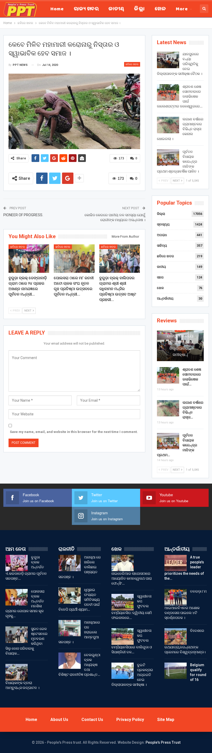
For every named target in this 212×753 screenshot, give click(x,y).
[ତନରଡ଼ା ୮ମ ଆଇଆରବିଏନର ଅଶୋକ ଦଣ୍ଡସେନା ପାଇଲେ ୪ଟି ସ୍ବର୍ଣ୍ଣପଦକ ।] (175, 597)
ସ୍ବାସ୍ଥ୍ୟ (163, 224)
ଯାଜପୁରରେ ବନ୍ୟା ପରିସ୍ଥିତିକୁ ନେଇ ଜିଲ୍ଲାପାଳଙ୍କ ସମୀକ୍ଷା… (180, 345)
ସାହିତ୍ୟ (162, 245)
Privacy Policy (130, 719)
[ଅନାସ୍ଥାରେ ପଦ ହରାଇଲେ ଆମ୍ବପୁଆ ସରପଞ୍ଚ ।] (69, 628)
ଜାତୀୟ (116, 9)
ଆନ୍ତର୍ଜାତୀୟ (165, 298)
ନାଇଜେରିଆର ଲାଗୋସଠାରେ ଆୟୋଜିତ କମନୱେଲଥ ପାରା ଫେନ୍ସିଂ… (131, 578)
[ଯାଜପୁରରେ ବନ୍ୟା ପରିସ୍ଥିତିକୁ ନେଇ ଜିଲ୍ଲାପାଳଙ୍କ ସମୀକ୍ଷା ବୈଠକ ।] (168, 60)
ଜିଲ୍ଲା (139, 9)
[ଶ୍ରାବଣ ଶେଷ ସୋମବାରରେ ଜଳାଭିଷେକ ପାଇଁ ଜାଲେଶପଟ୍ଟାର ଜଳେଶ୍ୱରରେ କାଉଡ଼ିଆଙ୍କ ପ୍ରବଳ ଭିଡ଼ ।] (168, 92)
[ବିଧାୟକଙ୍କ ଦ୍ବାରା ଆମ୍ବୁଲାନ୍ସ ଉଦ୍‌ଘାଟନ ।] (16, 672)
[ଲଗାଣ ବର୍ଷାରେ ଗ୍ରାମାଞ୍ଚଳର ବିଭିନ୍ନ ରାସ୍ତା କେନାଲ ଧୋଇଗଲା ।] (168, 125)
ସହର (160, 277)
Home (57, 9)
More (182, 9)
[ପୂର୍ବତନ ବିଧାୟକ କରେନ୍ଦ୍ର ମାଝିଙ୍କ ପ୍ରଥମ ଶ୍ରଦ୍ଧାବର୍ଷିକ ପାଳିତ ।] (168, 157)
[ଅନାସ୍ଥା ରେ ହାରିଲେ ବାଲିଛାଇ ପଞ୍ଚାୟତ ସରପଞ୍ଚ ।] (69, 563)
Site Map (165, 719)
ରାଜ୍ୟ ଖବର (86, 9)
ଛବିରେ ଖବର (132, 64)
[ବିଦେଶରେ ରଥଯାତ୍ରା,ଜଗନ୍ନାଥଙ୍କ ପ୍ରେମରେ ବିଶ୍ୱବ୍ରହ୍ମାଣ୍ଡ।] (175, 636)
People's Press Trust (163, 742)
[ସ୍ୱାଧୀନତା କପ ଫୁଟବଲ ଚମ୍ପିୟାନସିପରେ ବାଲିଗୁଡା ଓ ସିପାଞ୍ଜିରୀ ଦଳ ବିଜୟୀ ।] (122, 636)
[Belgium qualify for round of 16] (175, 671)
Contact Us (92, 719)
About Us (59, 719)
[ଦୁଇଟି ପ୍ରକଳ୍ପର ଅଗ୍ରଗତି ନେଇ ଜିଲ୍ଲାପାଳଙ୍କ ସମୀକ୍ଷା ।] (122, 671)
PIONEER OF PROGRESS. (23, 215)
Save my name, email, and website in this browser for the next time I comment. (74, 432)
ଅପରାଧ (162, 235)
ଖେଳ (160, 9)
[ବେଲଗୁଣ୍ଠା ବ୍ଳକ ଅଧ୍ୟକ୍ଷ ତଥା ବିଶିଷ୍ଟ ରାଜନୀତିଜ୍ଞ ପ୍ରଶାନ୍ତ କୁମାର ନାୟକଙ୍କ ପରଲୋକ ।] (69, 661)
